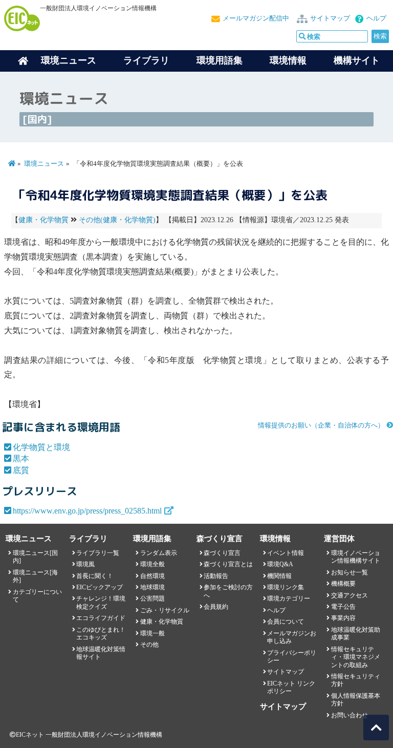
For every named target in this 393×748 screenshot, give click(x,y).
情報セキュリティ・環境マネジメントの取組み (355, 657)
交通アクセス (349, 595)
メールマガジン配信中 (256, 18)
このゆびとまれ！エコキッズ (100, 633)
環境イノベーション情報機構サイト (355, 556)
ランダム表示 (158, 553)
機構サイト (357, 60)
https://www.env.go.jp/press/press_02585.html (87, 510)
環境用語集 (219, 60)
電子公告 (343, 606)
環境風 (85, 564)
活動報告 (216, 576)
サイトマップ (330, 18)
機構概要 (343, 583)
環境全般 (152, 564)
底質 (21, 470)
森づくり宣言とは (228, 564)
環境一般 (152, 633)
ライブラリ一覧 (97, 553)
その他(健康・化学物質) (117, 220)
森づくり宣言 (222, 553)
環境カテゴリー (288, 598)
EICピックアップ (99, 587)
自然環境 (152, 576)
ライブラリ (146, 60)
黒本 (21, 458)
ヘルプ (376, 18)
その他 (149, 644)
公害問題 (152, 598)
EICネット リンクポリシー (291, 687)
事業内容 (343, 618)
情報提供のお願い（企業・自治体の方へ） (321, 425)
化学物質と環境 (41, 447)
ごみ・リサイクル (164, 610)
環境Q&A (280, 564)
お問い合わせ (349, 715)
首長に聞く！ (94, 576)
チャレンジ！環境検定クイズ (100, 602)
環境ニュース (44, 163)
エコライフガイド (100, 618)
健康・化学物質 (43, 220)
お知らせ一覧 (349, 572)
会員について (285, 621)
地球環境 (152, 587)
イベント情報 (285, 553)
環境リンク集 (285, 587)
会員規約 (216, 606)
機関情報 (279, 576)
